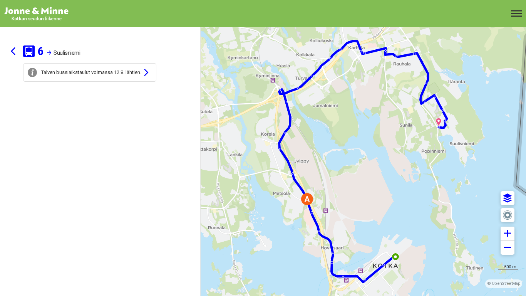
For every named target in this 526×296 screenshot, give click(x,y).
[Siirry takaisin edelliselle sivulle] (13, 51)
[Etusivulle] (44, 13)
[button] (507, 198)
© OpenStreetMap (503, 283)
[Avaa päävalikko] (516, 13)
